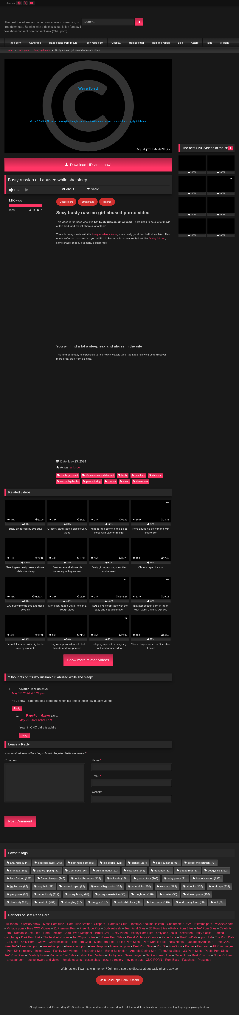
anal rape (19, 862)
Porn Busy (172, 959)
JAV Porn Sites (206, 928)
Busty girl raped (41, 50)
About (70, 189)
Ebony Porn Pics (142, 932)
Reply (17, 708)
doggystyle (218, 870)
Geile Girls (182, 955)
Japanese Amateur (200, 941)
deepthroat (189, 870)
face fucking (20, 878)
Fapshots (188, 959)
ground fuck (147, 878)
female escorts (72, 959)
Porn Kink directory (19, 950)
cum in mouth (107, 870)
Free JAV (10, 946)
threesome (142, 481)
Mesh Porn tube (53, 924)
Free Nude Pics (90, 928)
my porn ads (134, 959)
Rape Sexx (169, 937)
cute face (140, 475)
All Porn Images (222, 946)
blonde (139, 862)
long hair (45, 886)
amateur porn (15, 959)
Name (96, 760)
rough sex (144, 894)
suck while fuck (129, 902)
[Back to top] (227, 1004)
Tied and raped (161, 42)
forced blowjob (53, 878)
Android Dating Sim (143, 950)
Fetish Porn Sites (128, 941)
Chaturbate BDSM (179, 924)
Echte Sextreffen (116, 950)
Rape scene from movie (63, 42)
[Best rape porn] (35, 14)
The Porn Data (224, 937)
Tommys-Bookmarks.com (147, 924)
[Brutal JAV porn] (207, 29)
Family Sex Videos (65, 950)
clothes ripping (48, 870)
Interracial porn (120, 946)
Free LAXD (223, 941)
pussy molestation (111, 894)
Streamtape (88, 201)
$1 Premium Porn (65, 928)
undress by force (192, 902)
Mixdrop (107, 201)
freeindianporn (29, 946)
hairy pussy (177, 878)
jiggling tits (19, 886)
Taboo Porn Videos (92, 955)
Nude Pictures (223, 955)
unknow (75, 467)
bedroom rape (50, 862)
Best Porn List (201, 955)
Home (10, 50)
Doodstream (66, 201)
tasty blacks (203, 932)
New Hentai (176, 941)
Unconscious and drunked (100, 475)
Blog (180, 42)
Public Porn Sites (181, 928)
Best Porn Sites (143, 946)
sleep (126, 481)
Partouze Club (117, 924)
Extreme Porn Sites (111, 937)
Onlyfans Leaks (166, 932)
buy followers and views (43, 959)
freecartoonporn (76, 946)
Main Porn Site (104, 941)
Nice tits (195, 886)
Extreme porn (203, 924)
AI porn (224, 42)
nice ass (168, 886)
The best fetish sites (56, 937)
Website (96, 792)
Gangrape (35, 42)
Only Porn (28, 941)
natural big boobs (69, 481)
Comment (10, 760)
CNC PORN (154, 959)
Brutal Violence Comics (142, 937)
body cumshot (167, 862)
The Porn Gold (81, 941)
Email (96, 776)
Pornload (203, 946)
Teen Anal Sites (135, 928)
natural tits (141, 886)
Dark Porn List (30, 937)
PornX (161, 946)
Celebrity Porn (37, 955)
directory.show (30, 924)
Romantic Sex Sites (27, 932)
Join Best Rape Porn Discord (119, 980)
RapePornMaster (38, 715)
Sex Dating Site (91, 950)
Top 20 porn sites (84, 937)
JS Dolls (12, 941)
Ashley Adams (156, 238)
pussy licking (93, 481)
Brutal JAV (102, 932)
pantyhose (19, 894)
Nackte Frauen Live (159, 955)
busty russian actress (104, 234)
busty (124, 475)
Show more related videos (88, 660)
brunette (18, 870)
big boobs (112, 862)
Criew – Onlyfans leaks (53, 941)
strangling (73, 902)
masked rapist (74, 886)
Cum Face (78, 870)
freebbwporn (98, 946)
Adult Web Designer (78, 932)
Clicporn (99, 924)
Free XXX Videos (38, 928)
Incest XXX (42, 950)
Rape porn (15, 42)
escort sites (92, 959)
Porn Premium (52, 932)
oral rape (221, 886)
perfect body (48, 894)
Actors (194, 42)
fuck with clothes (88, 878)
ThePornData (188, 937)
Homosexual (136, 42)
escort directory (113, 959)
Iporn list (206, 937)
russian (112, 481)
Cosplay (116, 42)
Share (94, 189)
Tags (209, 42)
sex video (186, 932)
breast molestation (201, 862)
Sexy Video (120, 932)
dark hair (157, 475)
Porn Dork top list (154, 941)
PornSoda (175, 946)
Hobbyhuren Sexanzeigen (125, 955)
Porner (189, 946)
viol (219, 902)
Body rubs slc (113, 928)
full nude (119, 878)
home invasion (208, 878)
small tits (46, 902)
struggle (99, 902)
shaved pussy (198, 894)
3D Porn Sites (158, 928)
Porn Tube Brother (79, 924)
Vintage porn (15, 928)
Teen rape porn (94, 42)
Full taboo (11, 924)
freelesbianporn (52, 946)
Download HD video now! (90, 165)
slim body (19, 902)
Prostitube (204, 959)
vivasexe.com (224, 924)
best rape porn (82, 862)
